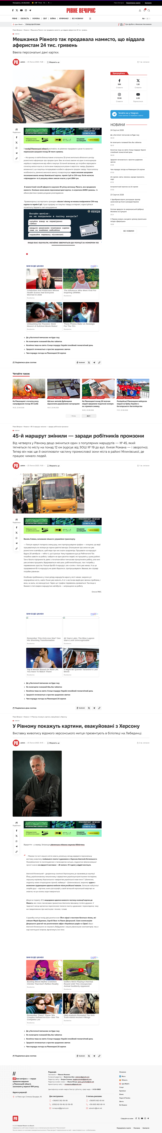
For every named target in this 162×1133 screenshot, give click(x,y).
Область (34, 397)
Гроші (85, 397)
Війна (58, 397)
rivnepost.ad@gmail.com (73, 1084)
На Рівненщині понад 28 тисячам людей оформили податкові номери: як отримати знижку (98, 403)
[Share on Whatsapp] (16, 147)
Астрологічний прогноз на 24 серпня (124, 187)
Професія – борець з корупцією (37, 24)
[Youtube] (138, 97)
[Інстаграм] (25, 10)
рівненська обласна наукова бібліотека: (67, 845)
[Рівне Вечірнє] (15, 1118)
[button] (140, 10)
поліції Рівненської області (36, 149)
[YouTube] (21, 10)
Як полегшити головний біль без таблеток (44, 341)
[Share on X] (16, 142)
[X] (17, 10)
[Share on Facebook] (16, 137)
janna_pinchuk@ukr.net (86, 1082)
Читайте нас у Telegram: (128, 113)
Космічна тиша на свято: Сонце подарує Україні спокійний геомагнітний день (59, 345)
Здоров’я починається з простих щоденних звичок (48, 349)
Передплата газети (133, 3)
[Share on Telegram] (16, 153)
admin (22, 62)
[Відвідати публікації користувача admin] (16, 62)
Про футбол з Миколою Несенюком (138, 24)
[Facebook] (119, 84)
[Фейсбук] (13, 10)
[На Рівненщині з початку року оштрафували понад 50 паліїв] (29, 388)
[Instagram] (119, 97)
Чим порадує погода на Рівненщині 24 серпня (46, 353)
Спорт (136, 397)
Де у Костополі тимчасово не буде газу (43, 337)
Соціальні (17, 397)
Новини (17, 34)
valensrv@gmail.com (82, 1077)
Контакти (148, 3)
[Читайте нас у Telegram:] (114, 114)
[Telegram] (30, 10)
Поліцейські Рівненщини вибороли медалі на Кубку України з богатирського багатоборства (132, 403)
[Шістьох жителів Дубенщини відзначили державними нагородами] (63, 388)
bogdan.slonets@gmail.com (82, 1079)
